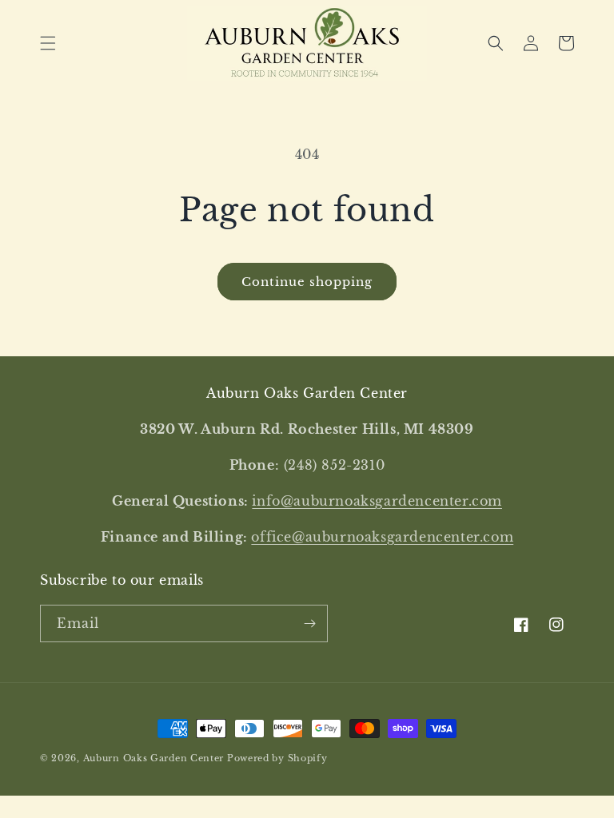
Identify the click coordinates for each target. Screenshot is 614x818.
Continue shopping (307, 281)
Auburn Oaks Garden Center (154, 758)
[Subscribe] (309, 623)
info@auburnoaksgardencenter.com (377, 501)
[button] (48, 43)
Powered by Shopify (277, 758)
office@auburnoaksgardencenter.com (382, 537)
